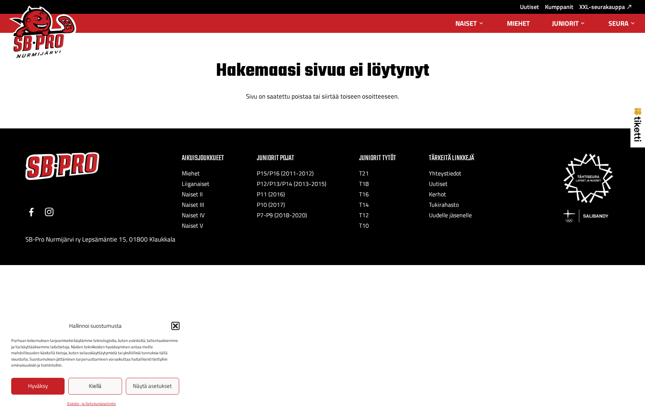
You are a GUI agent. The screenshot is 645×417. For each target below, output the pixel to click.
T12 (364, 215)
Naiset (469, 25)
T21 (364, 173)
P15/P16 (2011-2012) (285, 173)
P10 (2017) (271, 205)
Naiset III (193, 205)
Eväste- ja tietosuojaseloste (91, 404)
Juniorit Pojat (275, 158)
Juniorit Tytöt (377, 158)
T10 (364, 225)
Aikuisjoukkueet (203, 158)
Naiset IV (193, 215)
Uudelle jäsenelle (450, 215)
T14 (364, 205)
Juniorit (569, 25)
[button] (175, 326)
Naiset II (192, 194)
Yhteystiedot (445, 173)
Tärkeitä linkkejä (451, 158)
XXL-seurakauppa (602, 6)
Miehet (518, 23)
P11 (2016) (271, 194)
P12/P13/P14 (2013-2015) (291, 184)
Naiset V (192, 225)
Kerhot (437, 194)
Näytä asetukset (152, 386)
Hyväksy (38, 386)
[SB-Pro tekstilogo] (62, 166)
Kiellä (95, 386)
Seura (622, 25)
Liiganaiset (195, 184)
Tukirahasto (444, 205)
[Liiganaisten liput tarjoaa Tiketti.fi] (637, 139)
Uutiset (529, 6)
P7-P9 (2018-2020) (282, 215)
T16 (364, 194)
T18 (364, 184)
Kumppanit (559, 6)
